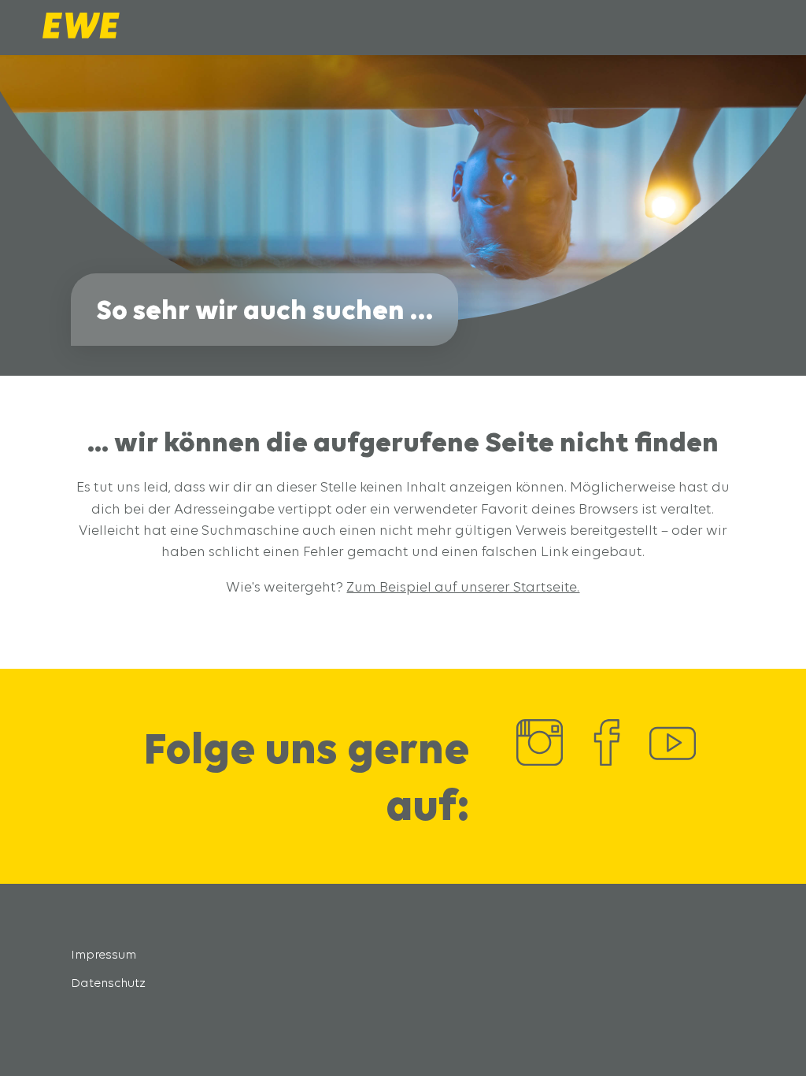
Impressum (103, 954)
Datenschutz (108, 982)
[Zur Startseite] (81, 34)
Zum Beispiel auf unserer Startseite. (462, 586)
